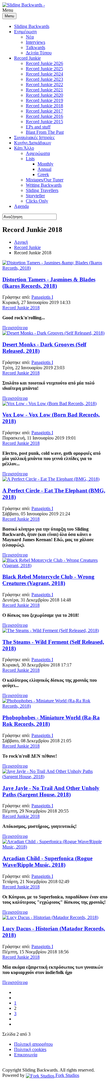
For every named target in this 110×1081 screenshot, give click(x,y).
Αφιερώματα (38, 153)
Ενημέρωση (25, 31)
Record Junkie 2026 (44, 63)
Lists (30, 158)
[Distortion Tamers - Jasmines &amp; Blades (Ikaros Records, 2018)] (55, 267)
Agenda (21, 206)
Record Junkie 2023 (44, 79)
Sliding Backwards (31, 26)
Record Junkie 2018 (44, 105)
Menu (9, 16)
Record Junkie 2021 (44, 89)
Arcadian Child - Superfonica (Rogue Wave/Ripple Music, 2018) (47, 861)
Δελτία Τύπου (39, 52)
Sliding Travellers (42, 190)
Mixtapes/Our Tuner (44, 179)
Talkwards (35, 47)
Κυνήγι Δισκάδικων (32, 142)
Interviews (35, 42)
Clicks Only (37, 200)
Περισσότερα (15, 327)
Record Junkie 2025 (44, 68)
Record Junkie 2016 (44, 116)
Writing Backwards (44, 185)
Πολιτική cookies (30, 1049)
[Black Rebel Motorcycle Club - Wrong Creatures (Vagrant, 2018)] (55, 565)
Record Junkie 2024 (44, 73)
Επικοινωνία (25, 1054)
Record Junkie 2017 (44, 110)
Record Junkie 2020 (44, 95)
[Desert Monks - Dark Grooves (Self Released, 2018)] (53, 332)
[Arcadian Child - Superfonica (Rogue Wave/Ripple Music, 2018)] (55, 846)
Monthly (45, 163)
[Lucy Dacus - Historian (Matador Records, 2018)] (50, 917)
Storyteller (35, 195)
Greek (43, 174)
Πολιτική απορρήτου (33, 1044)
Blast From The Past (45, 132)
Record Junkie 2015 (44, 121)
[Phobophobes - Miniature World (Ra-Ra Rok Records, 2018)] (55, 706)
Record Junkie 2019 (44, 100)
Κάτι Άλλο (24, 148)
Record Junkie (27, 58)
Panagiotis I (42, 297)
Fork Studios (66, 1075)
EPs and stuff (38, 126)
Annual (44, 169)
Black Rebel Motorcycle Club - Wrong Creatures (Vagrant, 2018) (48, 580)
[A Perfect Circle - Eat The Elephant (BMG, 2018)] (50, 479)
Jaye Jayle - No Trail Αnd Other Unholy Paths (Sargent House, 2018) (50, 791)
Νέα (30, 36)
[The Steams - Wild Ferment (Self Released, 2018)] (50, 630)
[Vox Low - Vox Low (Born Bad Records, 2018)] (49, 403)
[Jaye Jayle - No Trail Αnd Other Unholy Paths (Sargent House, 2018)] (55, 776)
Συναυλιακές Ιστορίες (34, 137)
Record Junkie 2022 (44, 84)
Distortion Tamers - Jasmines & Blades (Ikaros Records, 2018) (48, 282)
